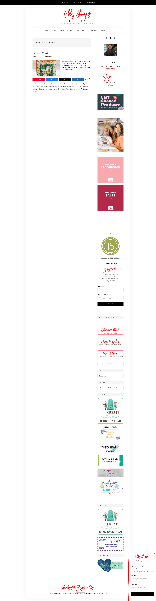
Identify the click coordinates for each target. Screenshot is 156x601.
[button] (110, 29)
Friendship (81, 84)
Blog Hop (54, 84)
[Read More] (68, 69)
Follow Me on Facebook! (106, 317)
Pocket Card (40, 53)
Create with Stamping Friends (67, 84)
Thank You (65, 89)
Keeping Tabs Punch (55, 86)
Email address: (103, 295)
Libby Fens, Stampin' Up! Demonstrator (78, 18)
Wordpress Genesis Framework (81, 593)
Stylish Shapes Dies (54, 89)
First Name (101, 287)
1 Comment (48, 56)
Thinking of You (74, 89)
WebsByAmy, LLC (103, 593)
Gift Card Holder (42, 86)
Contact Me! (110, 69)
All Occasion (45, 84)
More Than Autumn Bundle (72, 86)
